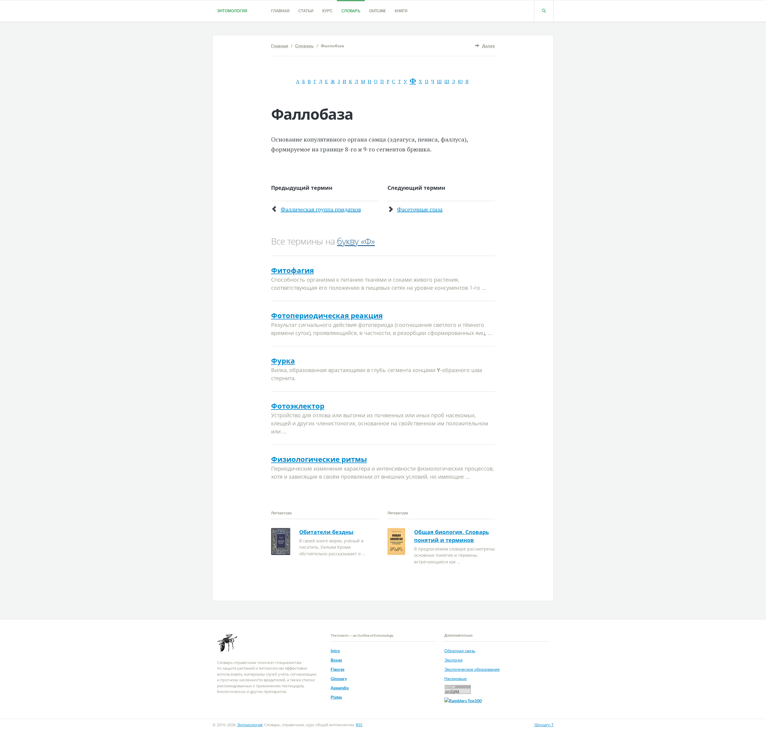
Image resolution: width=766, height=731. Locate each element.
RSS (359, 724)
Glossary (339, 678)
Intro (335, 650)
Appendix (340, 687)
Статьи (305, 10)
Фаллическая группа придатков (321, 209)
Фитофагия (292, 270)
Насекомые (455, 678)
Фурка (283, 361)
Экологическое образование (472, 669)
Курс (327, 10)
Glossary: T (544, 724)
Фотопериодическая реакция (327, 315)
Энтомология (232, 10)
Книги (401, 10)
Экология (453, 659)
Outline (377, 10)
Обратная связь (459, 650)
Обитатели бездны (326, 532)
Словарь (350, 10)
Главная (280, 10)
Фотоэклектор (297, 406)
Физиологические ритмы (319, 459)
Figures (337, 669)
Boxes (336, 659)
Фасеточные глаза (420, 209)
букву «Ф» (356, 241)
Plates (336, 697)
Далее (488, 45)
